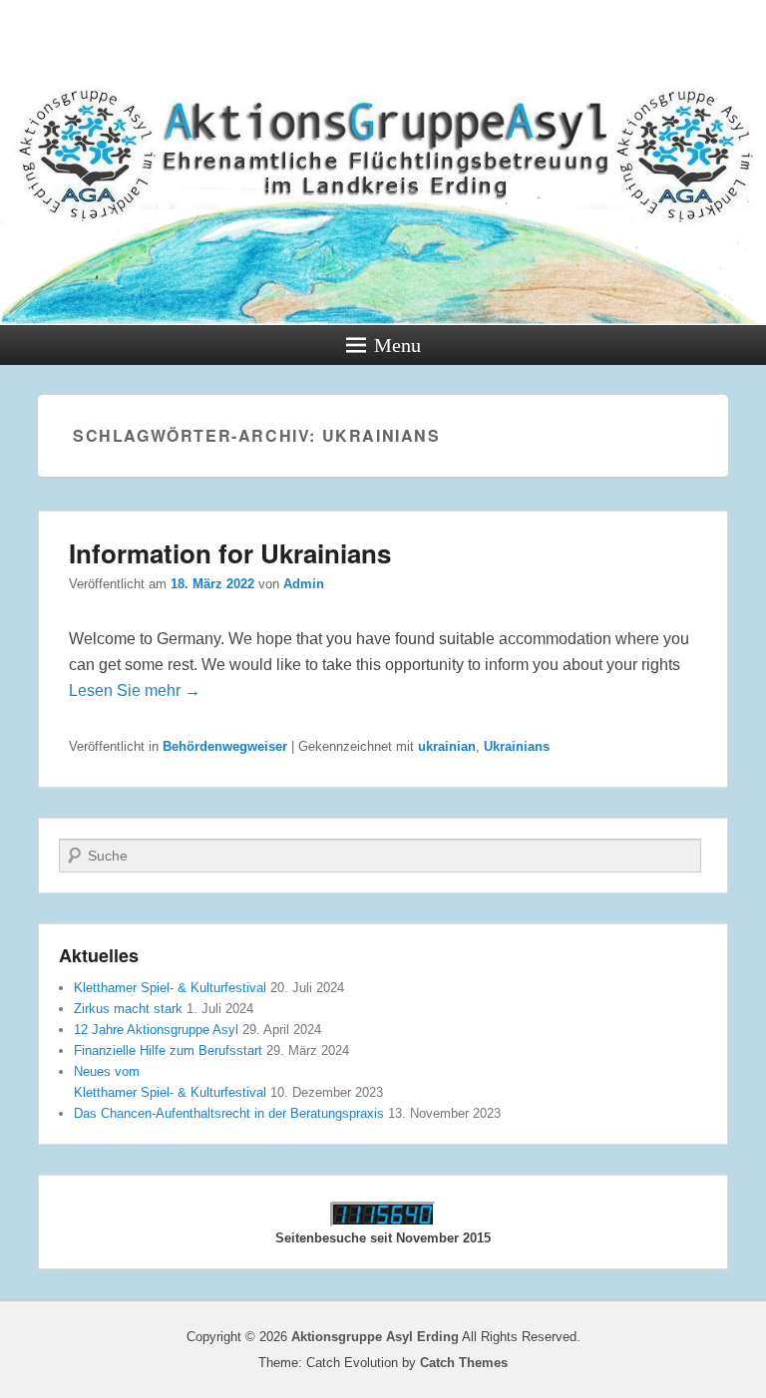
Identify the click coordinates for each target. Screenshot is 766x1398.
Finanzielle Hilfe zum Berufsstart (168, 1050)
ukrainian (447, 746)
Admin (303, 583)
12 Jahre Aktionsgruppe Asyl (156, 1029)
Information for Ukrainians (230, 552)
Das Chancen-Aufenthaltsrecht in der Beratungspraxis (229, 1113)
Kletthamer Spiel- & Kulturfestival (170, 987)
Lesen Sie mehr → (134, 690)
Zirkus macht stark (128, 1008)
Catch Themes (464, 1362)
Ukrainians (517, 746)
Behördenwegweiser (225, 746)
